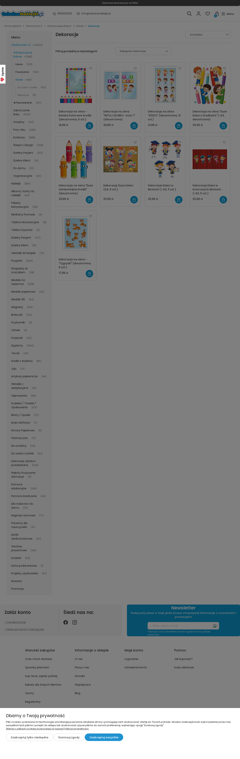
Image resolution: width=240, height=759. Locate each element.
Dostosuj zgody (69, 737)
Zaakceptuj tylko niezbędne (29, 737)
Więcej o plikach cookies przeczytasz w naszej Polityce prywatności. (47, 728)
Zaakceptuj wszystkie (103, 737)
